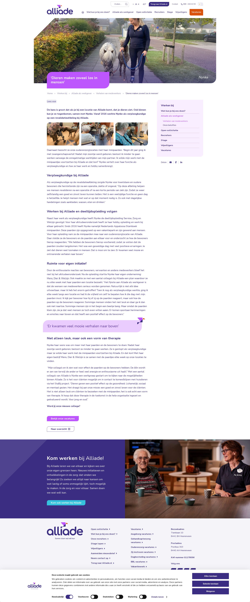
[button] (133, 4)
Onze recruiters (99, 538)
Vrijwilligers (181, 12)
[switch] (94, 597)
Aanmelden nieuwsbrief (103, 553)
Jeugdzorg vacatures (141, 534)
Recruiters (159, 12)
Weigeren (210, 591)
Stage (170, 12)
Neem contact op (100, 558)
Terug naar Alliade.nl (102, 563)
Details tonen (157, 597)
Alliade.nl (159, 4)
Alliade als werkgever (123, 12)
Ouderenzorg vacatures (143, 547)
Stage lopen (97, 543)
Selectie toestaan (210, 584)
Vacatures (196, 12)
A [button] (136, 4)
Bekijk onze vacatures (63, 418)
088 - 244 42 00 (189, 4)
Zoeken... (117, 4)
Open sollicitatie (144, 12)
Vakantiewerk (138, 566)
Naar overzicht (59, 429)
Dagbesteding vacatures (143, 557)
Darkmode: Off (200, 4)
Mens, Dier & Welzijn (58, 278)
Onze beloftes (169, 125)
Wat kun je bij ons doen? (98, 12)
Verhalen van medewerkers (108, 93)
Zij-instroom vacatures (142, 552)
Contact (175, 4)
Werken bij (62, 93)
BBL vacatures (138, 561)
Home (50, 93)
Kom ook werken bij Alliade (66, 502)
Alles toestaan (210, 576)
